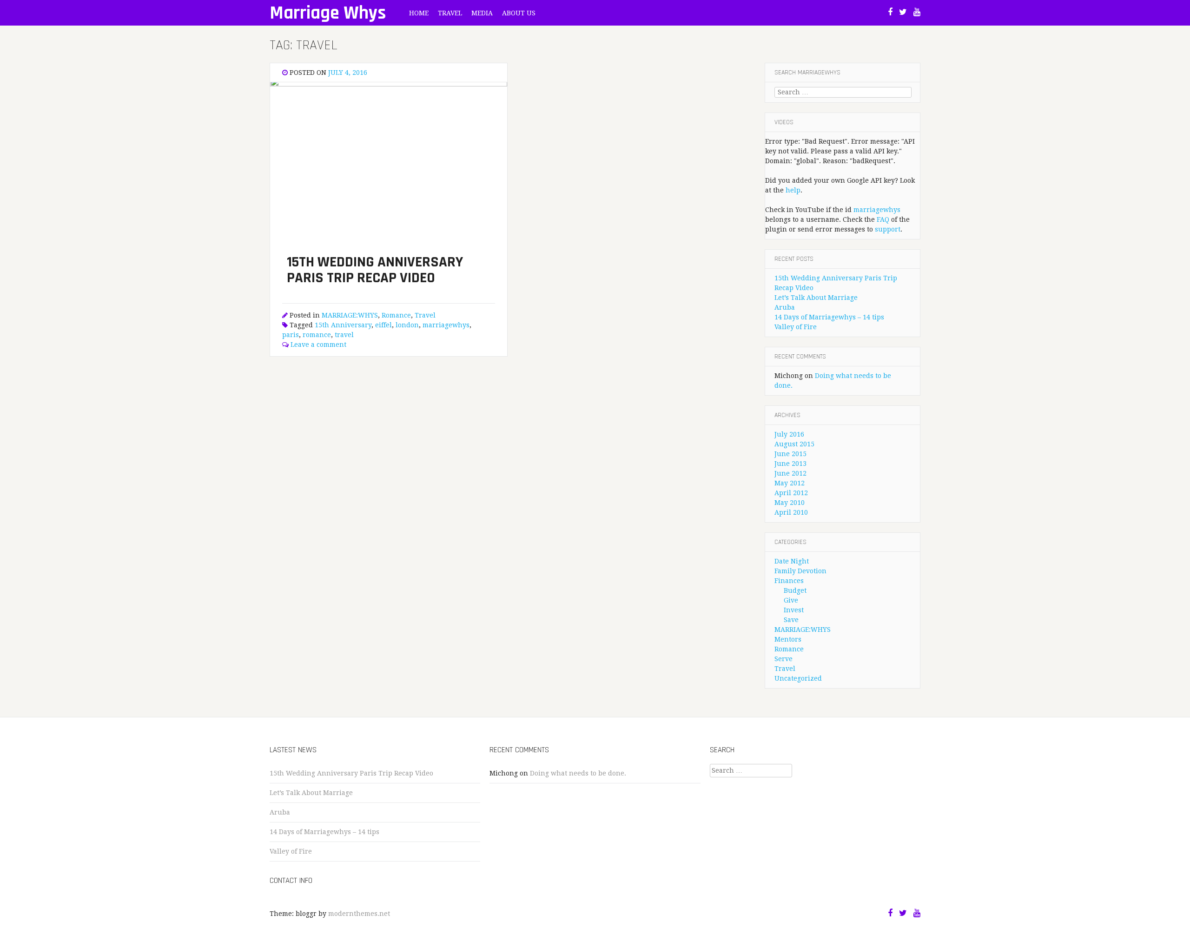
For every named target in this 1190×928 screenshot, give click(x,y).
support (887, 229)
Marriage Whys (328, 13)
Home (419, 13)
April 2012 (791, 493)
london (407, 325)
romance (317, 334)
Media (482, 13)
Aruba (784, 307)
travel (344, 334)
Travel (450, 13)
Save (791, 619)
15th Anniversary (343, 325)
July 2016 (789, 434)
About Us (519, 13)
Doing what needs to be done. (578, 773)
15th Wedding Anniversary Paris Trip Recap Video (351, 773)
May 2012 (789, 483)
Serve (783, 659)
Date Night (791, 561)
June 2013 (790, 463)
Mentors (787, 639)
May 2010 (789, 502)
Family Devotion (800, 571)
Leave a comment (318, 344)
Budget (795, 590)
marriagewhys (446, 325)
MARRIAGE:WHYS (350, 315)
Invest (794, 610)
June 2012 (790, 473)
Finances (789, 580)
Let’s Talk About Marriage (816, 297)
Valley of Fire (795, 327)
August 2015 (794, 444)
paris (290, 334)
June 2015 (790, 453)
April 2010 (791, 512)
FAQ (883, 219)
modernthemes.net (359, 913)
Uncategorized (798, 678)
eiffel (383, 325)
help (793, 190)
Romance (396, 315)
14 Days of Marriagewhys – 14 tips (829, 317)
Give (791, 600)
